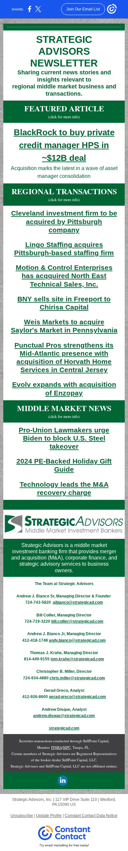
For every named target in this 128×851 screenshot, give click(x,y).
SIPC (67, 747)
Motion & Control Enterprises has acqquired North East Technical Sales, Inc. (64, 276)
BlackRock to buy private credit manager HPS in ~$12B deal (64, 145)
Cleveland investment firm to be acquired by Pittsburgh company (64, 221)
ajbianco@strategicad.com (78, 602)
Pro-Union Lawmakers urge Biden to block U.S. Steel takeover (64, 438)
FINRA (56, 747)
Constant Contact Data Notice (91, 815)
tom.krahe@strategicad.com (77, 659)
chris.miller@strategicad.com (77, 678)
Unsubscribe (22, 815)
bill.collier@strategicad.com (77, 621)
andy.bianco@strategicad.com (77, 640)
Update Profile (49, 815)
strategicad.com (64, 728)
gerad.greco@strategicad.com (77, 696)
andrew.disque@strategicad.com (64, 715)
